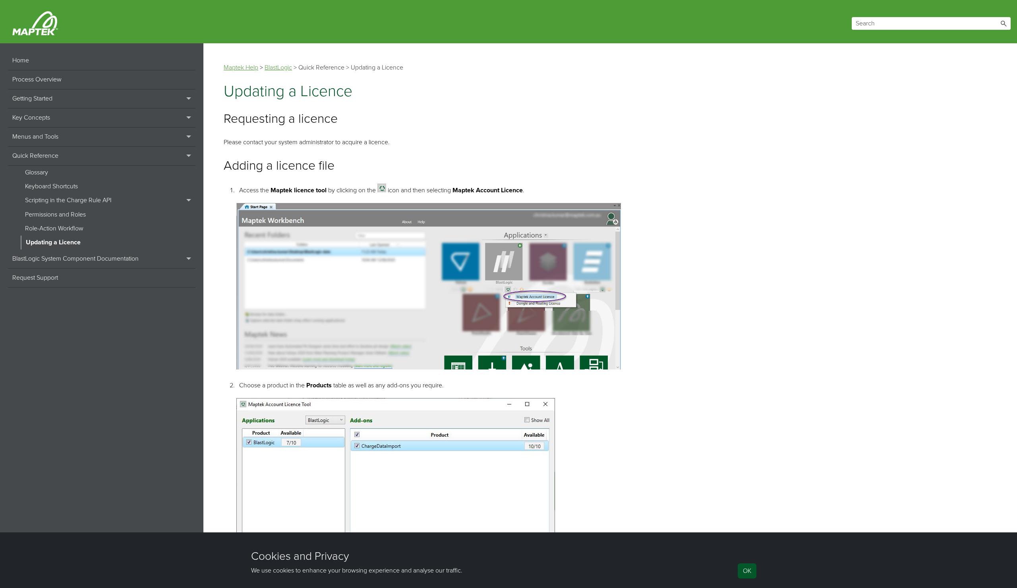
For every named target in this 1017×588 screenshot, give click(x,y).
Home (20, 60)
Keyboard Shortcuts (51, 186)
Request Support (35, 278)
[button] (1003, 23)
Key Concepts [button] (31, 118)
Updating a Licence (53, 242)
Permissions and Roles (55, 215)
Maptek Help (241, 68)
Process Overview (37, 79)
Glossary (36, 172)
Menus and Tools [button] (35, 137)
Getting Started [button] (32, 99)
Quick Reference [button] (35, 156)
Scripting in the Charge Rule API (68, 200)
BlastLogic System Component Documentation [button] (75, 259)
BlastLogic (278, 68)
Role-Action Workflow (54, 228)
